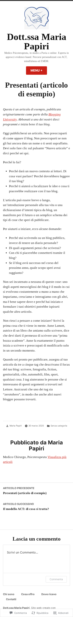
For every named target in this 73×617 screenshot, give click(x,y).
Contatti (11, 599)
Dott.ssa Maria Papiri (36, 41)
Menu (39, 70)
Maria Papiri (16, 425)
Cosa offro (28, 594)
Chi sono (8, 594)
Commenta (56, 579)
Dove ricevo (49, 594)
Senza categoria (59, 425)
